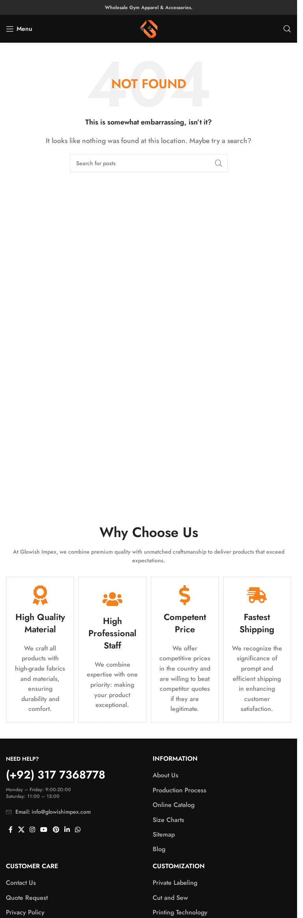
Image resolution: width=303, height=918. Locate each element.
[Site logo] (148, 28)
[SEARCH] (218, 163)
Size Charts (168, 820)
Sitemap (164, 834)
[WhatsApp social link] (78, 830)
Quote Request (27, 897)
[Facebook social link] (10, 830)
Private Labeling (175, 882)
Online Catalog (174, 805)
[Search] (287, 29)
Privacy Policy (25, 912)
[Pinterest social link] (56, 830)
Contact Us (21, 882)
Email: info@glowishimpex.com (53, 812)
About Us (165, 775)
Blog (159, 849)
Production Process (179, 790)
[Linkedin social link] (67, 830)
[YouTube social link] (44, 830)
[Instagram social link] (32, 830)
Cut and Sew (170, 897)
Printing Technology (180, 912)
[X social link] (21, 830)
